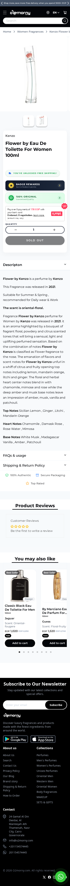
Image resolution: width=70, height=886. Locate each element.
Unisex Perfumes (47, 771)
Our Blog (8, 776)
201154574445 (18, 852)
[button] (5, 12)
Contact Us (9, 765)
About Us (8, 755)
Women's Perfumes (49, 765)
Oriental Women (47, 786)
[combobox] (27, 21)
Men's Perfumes (47, 760)
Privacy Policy (11, 771)
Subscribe (56, 705)
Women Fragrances (30, 31)
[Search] (65, 21)
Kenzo (10, 136)
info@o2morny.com (21, 840)
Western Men (45, 781)
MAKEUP (42, 797)
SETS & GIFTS (45, 802)
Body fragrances (47, 792)
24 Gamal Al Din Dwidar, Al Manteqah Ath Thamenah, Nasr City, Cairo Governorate (19, 826)
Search (7, 760)
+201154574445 (18, 846)
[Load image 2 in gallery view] (41, 121)
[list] (35, 606)
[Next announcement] (68, 3)
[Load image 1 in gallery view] (28, 121)
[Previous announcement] (2, 3)
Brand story (10, 781)
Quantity (11, 224)
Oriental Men (45, 776)
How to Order (11, 795)
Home (7, 31)
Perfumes (43, 755)
